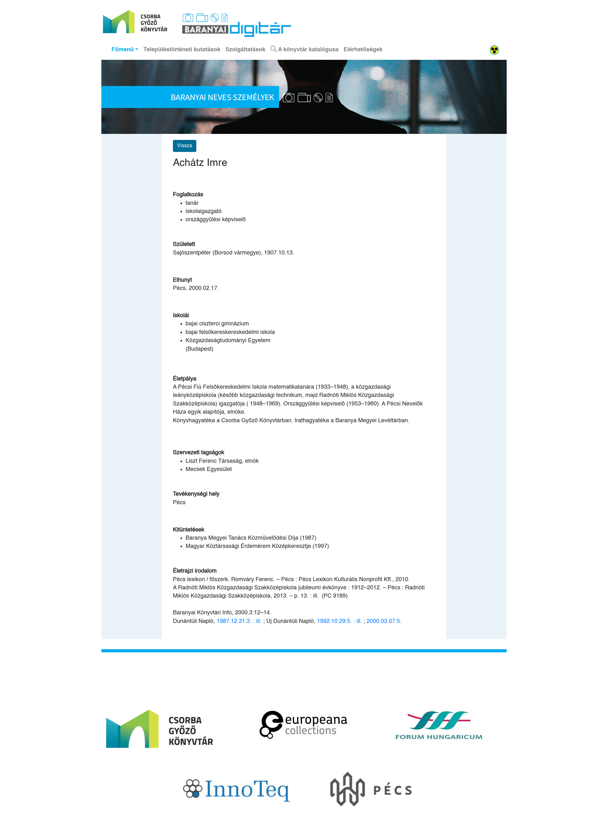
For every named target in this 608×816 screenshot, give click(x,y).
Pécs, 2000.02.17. (196, 288)
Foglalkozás (188, 195)
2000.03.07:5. (384, 621)
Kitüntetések (188, 530)
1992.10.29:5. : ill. (339, 621)
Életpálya (184, 379)
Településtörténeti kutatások (181, 50)
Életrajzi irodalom (195, 571)
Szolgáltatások (245, 50)
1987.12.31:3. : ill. (239, 621)
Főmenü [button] (122, 50)
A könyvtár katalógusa (308, 50)
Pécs (179, 502)
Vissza (184, 145)
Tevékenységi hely (196, 494)
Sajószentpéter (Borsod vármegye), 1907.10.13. (233, 253)
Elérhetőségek (363, 50)
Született (184, 244)
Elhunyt (182, 280)
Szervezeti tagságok (198, 452)
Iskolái (181, 315)
